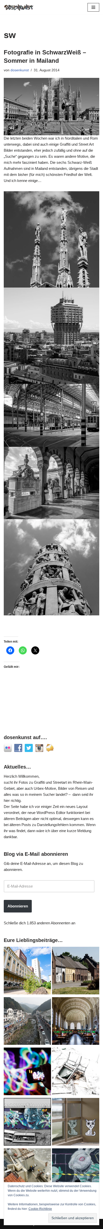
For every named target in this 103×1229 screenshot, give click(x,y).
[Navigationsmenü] (93, 7)
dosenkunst (19, 70)
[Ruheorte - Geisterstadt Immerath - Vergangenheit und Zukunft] (75, 971)
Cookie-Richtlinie (40, 1209)
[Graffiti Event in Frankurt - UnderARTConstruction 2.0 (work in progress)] (75, 1173)
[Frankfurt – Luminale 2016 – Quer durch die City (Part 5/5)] (27, 1072)
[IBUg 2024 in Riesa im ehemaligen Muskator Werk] (27, 971)
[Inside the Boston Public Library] (75, 1022)
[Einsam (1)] (75, 1122)
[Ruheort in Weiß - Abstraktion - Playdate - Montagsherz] (75, 1072)
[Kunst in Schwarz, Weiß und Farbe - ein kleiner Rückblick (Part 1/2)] (27, 1122)
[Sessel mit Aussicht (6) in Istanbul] (27, 1173)
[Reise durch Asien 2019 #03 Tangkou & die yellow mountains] (27, 1022)
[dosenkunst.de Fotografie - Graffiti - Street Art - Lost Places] (19, 7)
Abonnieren (18, 906)
